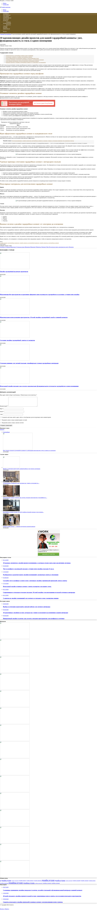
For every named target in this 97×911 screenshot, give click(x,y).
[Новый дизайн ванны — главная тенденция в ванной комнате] (11, 525)
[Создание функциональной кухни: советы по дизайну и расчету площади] (15, 723)
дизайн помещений (68, 880)
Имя (1, 408)
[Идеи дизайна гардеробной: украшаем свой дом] (15, 757)
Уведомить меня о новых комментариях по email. (14, 420)
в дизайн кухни (5, 880)
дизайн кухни (48, 880)
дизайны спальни (47, 883)
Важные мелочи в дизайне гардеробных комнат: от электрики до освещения (26, 62)
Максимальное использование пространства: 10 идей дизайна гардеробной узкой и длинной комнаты (34, 317)
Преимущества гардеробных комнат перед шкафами (19, 55)
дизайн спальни (84, 880)
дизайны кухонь (29, 883)
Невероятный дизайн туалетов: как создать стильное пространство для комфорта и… (25, 497)
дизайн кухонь (60, 880)
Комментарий (4, 406)
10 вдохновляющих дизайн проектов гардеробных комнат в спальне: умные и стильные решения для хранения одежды (43, 140)
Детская (6, 19)
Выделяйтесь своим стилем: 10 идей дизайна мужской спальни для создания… (23, 512)
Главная (2, 34)
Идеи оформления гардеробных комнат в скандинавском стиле (22, 58)
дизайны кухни (15, 883)
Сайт (1, 414)
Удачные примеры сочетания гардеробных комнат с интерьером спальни (25, 59)
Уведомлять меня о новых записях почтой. (13, 422)
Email (2, 411)
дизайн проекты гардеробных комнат (49, 243)
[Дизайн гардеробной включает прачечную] (15, 268)
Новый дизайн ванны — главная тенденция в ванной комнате (19, 526)
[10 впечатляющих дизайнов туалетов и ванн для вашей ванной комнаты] (15, 825)
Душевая (8, 22)
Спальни (6, 16)
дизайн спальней (76, 880)
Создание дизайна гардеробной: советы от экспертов (17, 340)
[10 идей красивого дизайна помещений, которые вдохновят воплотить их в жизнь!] (15, 740)
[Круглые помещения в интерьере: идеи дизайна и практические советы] (15, 689)
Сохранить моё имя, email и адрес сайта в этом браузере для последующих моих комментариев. (26, 417)
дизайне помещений (15, 880)
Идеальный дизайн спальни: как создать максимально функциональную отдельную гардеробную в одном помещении (39, 386)
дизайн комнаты (37, 880)
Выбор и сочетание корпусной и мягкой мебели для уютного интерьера (21, 468)
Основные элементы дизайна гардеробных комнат (19, 57)
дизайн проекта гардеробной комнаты (29, 243)
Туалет (5, 26)
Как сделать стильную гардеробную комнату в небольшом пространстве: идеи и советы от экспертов (29, 450)
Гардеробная (7, 17)
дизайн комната (30, 880)
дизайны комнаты (4, 883)
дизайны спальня (55, 883)
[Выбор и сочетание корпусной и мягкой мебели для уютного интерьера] (11, 467)
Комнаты (8, 24)
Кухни (5, 27)
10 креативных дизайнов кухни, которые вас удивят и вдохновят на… (21, 483)
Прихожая (6, 28)
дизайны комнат (92, 880)
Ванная (5, 20)
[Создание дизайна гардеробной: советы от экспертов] (15, 337)
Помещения (7, 23)
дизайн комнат (22, 880)
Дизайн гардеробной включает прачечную (14, 271)
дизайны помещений (38, 883)
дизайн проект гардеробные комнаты (9, 243)
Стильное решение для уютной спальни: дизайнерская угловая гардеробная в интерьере (29, 363)
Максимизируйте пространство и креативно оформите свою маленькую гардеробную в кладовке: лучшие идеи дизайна (39, 294)
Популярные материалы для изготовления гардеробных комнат (22, 61)
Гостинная (6, 15)
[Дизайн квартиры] (5, 7)
